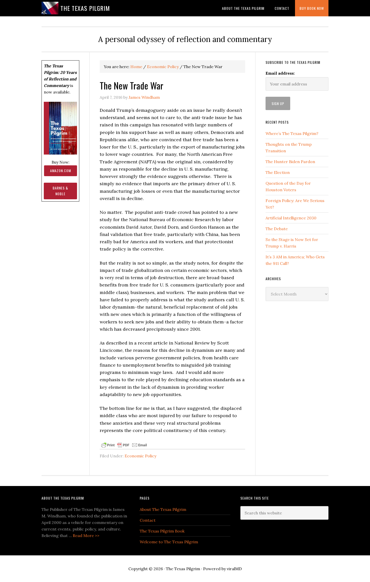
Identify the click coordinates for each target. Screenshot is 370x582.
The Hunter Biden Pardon (290, 161)
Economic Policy (140, 455)
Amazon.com (60, 170)
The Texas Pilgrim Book (162, 531)
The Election (278, 172)
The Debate (277, 228)
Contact (148, 520)
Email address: (280, 73)
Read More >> (86, 535)
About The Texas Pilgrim (163, 509)
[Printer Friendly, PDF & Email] (124, 444)
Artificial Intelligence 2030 (291, 217)
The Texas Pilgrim (85, 8)
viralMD (234, 568)
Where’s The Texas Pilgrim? (292, 133)
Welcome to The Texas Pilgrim (169, 541)
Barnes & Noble (60, 190)
